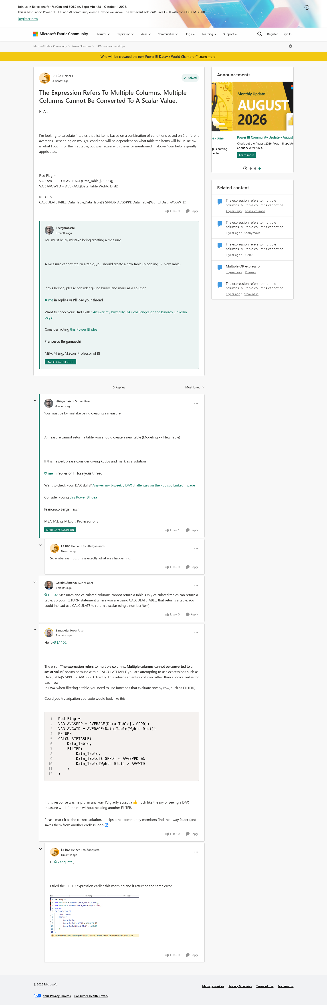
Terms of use (264, 986)
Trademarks (285, 986)
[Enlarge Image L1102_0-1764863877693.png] (94, 916)
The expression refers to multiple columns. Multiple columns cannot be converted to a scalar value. (254, 224)
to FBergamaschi (94, 546)
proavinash (251, 294)
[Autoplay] (245, 168)
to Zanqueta (91, 850)
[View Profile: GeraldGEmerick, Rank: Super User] (48, 585)
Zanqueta (62, 630)
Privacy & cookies (240, 986)
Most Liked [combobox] (195, 387)
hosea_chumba (255, 211)
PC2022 (249, 255)
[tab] (250, 168)
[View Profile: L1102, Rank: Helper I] (44, 78)
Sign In (287, 34)
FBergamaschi (65, 228)
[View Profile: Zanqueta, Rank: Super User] (48, 632)
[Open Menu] (290, 46)
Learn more (207, 56)
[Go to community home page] (60, 34)
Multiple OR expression (244, 266)
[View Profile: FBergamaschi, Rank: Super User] (48, 403)
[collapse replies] (35, 400)
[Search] (259, 34)
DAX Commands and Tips (110, 46)
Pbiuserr (250, 272)
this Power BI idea (83, 329)
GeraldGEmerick (66, 583)
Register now (28, 18)
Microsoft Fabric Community (50, 46)
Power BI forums (81, 46)
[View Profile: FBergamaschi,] (49, 230)
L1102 (56, 76)
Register (272, 34)
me (50, 299)
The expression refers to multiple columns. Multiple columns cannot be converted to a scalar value (254, 202)
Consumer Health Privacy (91, 996)
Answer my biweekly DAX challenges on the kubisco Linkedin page (144, 485)
